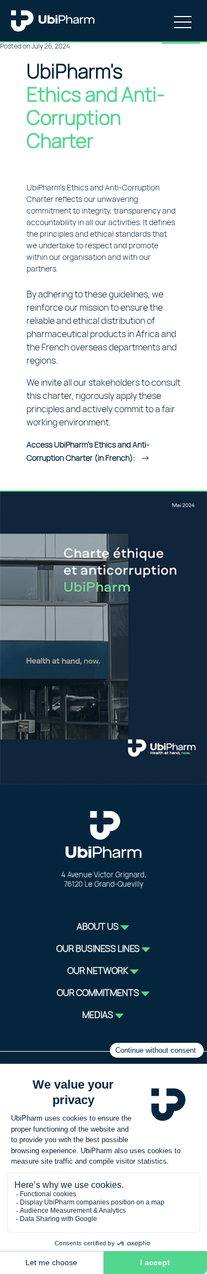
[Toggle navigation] (182, 21)
